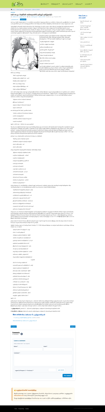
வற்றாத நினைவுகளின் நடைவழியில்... (85, 60)
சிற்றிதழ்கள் (54, 4)
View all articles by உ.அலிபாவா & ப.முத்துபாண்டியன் (25, 320)
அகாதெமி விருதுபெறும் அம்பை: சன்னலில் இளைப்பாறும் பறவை (85, 27)
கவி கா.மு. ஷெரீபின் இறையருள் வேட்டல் (24, 317)
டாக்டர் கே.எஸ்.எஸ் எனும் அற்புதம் (85, 33)
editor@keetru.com (19, 395)
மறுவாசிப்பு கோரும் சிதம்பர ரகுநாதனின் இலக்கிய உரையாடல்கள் (86, 66)
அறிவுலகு (78, 4)
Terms (15, 408)
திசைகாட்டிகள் (66, 4)
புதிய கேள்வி (61, 370)
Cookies (27, 408)
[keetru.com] (17, 4)
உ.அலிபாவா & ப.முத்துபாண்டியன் (19, 16)
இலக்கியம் (44, 4)
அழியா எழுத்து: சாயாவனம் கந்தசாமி (86, 37)
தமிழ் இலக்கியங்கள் (14, 19)
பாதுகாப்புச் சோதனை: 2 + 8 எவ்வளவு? (24, 370)
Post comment (67, 375)
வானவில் (88, 4)
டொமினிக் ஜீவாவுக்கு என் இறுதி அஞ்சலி (86, 55)
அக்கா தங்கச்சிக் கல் (85, 42)
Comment (17, 353)
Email (45, 346)
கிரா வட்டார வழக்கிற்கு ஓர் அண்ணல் (86, 45)
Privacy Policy (21, 408)
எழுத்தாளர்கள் (23, 19)
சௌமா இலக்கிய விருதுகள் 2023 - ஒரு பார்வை (86, 50)
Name (16, 346)
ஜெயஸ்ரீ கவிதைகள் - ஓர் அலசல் (86, 21)
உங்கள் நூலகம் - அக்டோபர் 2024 (38, 16)
